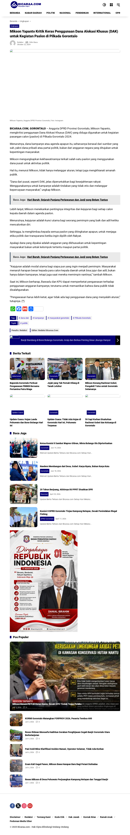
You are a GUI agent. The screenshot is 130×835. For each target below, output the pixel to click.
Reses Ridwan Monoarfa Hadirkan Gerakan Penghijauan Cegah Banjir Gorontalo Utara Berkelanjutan (67, 734)
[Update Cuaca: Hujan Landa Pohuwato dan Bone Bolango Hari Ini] (27, 405)
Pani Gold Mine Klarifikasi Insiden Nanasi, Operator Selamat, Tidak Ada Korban (64, 749)
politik (25, 323)
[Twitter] (18, 805)
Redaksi (20, 42)
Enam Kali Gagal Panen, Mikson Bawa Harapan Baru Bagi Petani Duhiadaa (61, 764)
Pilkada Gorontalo (83, 318)
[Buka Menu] (111, 5)
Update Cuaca (17, 413)
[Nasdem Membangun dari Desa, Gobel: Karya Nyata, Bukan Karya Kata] (23, 471)
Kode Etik (59, 817)
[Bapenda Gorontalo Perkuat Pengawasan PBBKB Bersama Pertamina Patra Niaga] (27, 369)
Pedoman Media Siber (21, 821)
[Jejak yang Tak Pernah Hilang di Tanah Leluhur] (64, 369)
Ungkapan (14, 26)
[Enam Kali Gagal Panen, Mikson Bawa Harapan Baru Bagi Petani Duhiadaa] (16, 765)
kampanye (39, 318)
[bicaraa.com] (26, 4)
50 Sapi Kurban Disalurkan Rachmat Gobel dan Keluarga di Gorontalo (100, 422)
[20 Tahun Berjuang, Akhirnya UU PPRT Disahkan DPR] (23, 494)
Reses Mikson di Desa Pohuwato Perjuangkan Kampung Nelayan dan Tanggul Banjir (66, 779)
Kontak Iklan (89, 817)
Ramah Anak (106, 817)
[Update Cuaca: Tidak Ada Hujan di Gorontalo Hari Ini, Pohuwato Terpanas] (64, 405)
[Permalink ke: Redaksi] (13, 43)
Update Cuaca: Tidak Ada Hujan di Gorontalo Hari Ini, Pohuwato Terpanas (64, 422)
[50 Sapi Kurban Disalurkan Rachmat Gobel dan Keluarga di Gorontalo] (102, 405)
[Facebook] (12, 805)
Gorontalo (54, 376)
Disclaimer (15, 817)
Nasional (44, 494)
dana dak (25, 318)
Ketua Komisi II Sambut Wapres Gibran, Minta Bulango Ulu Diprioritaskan (76, 443)
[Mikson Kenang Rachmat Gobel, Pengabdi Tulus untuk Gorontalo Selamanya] (102, 369)
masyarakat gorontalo (59, 318)
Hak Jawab (73, 817)
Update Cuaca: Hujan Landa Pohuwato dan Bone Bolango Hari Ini (26, 422)
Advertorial (16, 376)
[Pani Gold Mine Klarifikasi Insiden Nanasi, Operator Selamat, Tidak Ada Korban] (16, 750)
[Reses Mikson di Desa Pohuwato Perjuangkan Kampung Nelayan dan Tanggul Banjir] (16, 781)
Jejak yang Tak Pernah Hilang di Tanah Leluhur (63, 384)
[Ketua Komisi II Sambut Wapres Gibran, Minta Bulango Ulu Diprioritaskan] (23, 448)
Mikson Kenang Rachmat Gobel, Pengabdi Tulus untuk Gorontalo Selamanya (101, 386)
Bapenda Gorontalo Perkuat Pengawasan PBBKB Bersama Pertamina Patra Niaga (24, 386)
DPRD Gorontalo (47, 519)
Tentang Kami (44, 817)
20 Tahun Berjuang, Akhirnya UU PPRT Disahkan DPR (66, 489)
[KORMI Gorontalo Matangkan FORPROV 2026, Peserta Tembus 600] (16, 720)
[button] (104, 5)
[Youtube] (29, 805)
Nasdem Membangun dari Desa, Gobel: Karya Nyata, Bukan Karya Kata (74, 466)
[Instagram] (24, 805)
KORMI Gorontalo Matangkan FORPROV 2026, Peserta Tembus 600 (58, 718)
